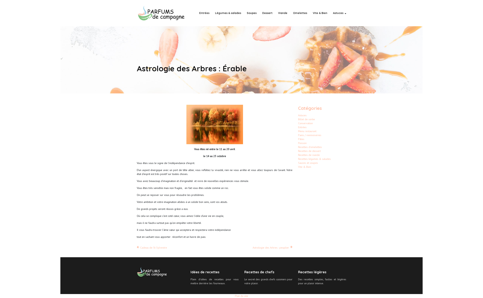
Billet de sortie (306, 119)
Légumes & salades (228, 13)
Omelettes (300, 13)
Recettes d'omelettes (310, 147)
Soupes (252, 13)
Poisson (302, 143)
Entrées (204, 13)
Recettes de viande (309, 155)
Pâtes (301, 139)
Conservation (305, 123)
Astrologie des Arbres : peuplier (271, 247)
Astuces (338, 13)
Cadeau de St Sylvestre (153, 247)
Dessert (267, 13)
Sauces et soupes (308, 163)
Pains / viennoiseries (309, 135)
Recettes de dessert (309, 151)
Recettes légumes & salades (314, 159)
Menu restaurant (307, 131)
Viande (282, 13)
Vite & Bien (320, 13)
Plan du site (241, 296)
